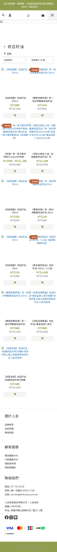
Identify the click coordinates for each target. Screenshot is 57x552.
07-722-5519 (18, 486)
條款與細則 (10, 467)
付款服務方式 (11, 459)
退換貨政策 (10, 463)
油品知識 (9, 428)
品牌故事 (9, 424)
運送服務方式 (11, 455)
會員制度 (9, 432)
